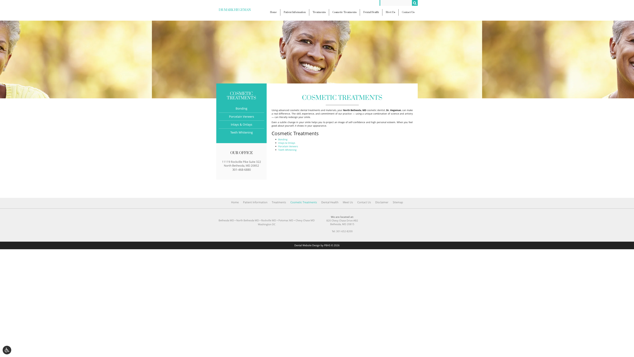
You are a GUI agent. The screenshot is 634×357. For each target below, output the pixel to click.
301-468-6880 (241, 169)
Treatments (279, 202)
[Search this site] (415, 3)
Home (235, 202)
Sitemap (398, 202)
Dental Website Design (307, 245)
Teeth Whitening (287, 149)
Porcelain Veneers (288, 146)
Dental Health (329, 202)
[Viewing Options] (6, 350)
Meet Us (348, 202)
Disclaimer (381, 202)
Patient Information (255, 202)
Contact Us (364, 202)
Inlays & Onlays (286, 142)
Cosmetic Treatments (241, 96)
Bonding (282, 139)
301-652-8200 (344, 231)
